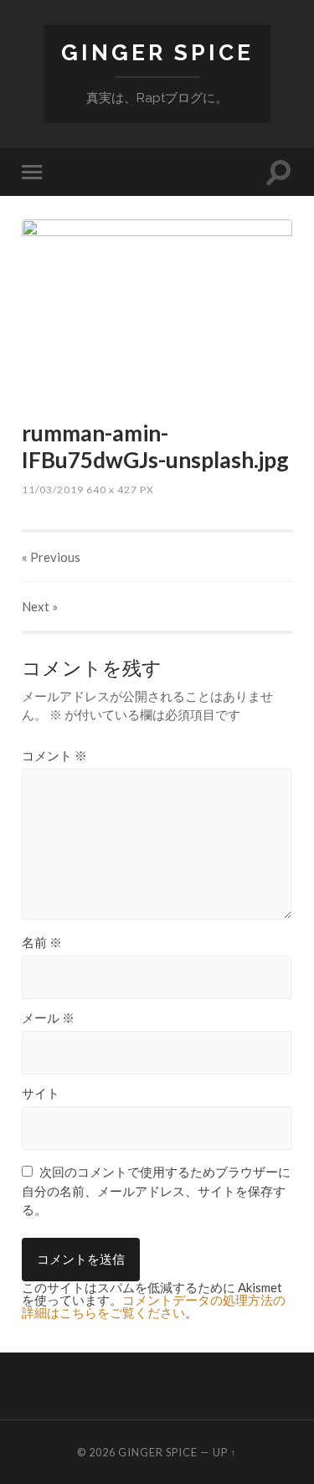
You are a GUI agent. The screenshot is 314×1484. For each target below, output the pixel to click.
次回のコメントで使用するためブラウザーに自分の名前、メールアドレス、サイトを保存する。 (156, 1190)
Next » (40, 606)
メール (48, 1018)
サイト (40, 1093)
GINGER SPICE (157, 52)
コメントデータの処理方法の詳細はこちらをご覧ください (154, 1306)
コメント (54, 756)
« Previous (51, 556)
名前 (42, 942)
